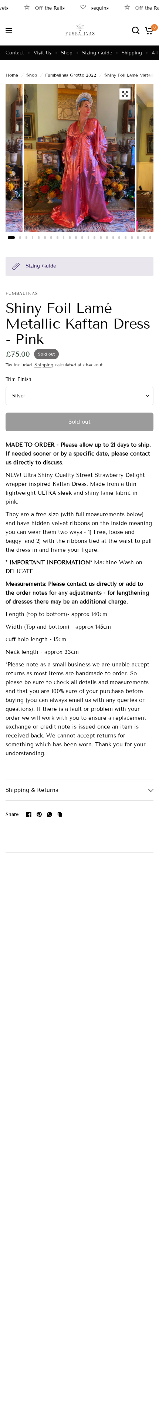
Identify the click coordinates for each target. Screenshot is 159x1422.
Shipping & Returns (32, 790)
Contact (15, 53)
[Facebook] (28, 814)
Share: (13, 814)
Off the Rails (43, 8)
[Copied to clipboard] (59, 814)
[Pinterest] (39, 814)
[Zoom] (125, 94)
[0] (147, 30)
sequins (93, 8)
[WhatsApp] (49, 814)
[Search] (135, 30)
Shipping (132, 53)
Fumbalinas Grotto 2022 (70, 75)
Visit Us (42, 53)
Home (12, 75)
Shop (66, 53)
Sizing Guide (97, 53)
